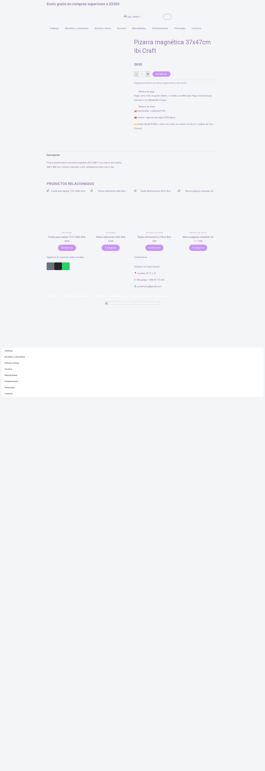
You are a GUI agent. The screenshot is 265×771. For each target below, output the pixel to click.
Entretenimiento (160, 28)
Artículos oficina (103, 28)
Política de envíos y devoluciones (149, 296)
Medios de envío (147, 106)
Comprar (161, 74)
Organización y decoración (175, 83)
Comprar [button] (67, 247)
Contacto (196, 28)
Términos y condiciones (109, 296)
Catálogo (54, 28)
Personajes (180, 28)
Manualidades (139, 28)
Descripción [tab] (53, 155)
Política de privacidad (75, 296)
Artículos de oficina (153, 83)
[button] (176, 92)
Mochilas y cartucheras (76, 28)
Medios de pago (147, 91)
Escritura (121, 28)
